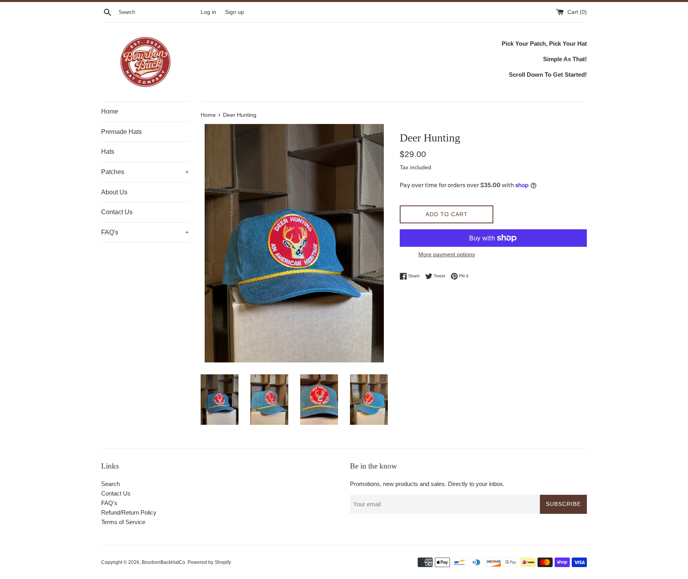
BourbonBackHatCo (163, 562)
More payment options (446, 254)
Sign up (234, 12)
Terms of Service (123, 522)
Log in (208, 12)
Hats (107, 151)
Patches (145, 171)
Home (109, 111)
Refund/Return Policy (128, 512)
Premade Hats (121, 131)
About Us (114, 192)
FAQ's (145, 232)
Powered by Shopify (209, 562)
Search (110, 483)
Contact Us (117, 212)
